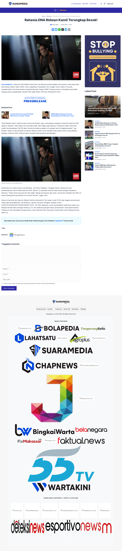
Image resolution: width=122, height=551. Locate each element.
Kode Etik (67, 309)
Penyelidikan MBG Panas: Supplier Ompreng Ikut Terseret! (106, 145)
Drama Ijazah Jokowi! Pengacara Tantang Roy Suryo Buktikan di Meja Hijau (107, 155)
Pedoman (58, 309)
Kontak (49, 309)
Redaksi (83, 309)
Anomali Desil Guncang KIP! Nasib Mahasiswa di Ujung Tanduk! (21, 115)
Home (43, 16)
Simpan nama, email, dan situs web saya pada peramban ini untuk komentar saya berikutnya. (29, 283)
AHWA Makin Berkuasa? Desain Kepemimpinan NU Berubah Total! (62, 115)
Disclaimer (75, 309)
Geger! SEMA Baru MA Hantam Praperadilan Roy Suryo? (105, 166)
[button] (101, 4)
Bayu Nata (55, 24)
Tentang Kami (41, 309)
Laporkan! (59, 221)
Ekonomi (63, 10)
